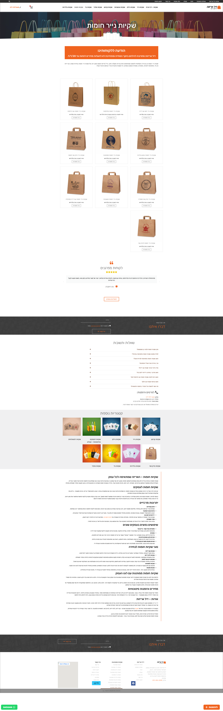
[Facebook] (133, 683)
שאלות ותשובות (201, 1)
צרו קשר (167, 1)
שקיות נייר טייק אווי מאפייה (146, 199)
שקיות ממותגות (117, 664)
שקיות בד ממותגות (116, 675)
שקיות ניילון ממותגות (116, 670)
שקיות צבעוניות (119, 7)
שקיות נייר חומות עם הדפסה (76, 111)
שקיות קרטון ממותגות (115, 672)
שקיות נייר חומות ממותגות (111, 155)
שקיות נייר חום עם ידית (146, 111)
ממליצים (97, 677)
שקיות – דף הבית (152, 7)
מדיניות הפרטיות (95, 326)
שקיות (137, 608)
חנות (191, 1)
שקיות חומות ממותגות (115, 687)
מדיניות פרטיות (95, 667)
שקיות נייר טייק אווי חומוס (76, 155)
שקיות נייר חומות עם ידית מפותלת (76, 199)
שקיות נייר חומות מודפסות (111, 111)
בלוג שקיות (177, 1)
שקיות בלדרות (67, 7)
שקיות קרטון (108, 7)
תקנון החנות (158, 1)
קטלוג (185, 1)
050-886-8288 (157, 680)
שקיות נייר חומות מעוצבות (111, 199)
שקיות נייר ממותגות (116, 667)
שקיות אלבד (98, 7)
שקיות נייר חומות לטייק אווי (146, 243)
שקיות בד (88, 7)
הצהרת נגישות (95, 672)
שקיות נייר (140, 7)
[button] (9, 1)
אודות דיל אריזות (214, 1)
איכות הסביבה (107, 517)
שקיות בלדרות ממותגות (115, 677)
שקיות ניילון (131, 7)
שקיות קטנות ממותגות (115, 685)
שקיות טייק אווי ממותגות (115, 680)
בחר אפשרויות (146, 117)
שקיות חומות (78, 7)
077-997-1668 (150, 397)
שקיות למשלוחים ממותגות (114, 682)
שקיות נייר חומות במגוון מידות (146, 155)
